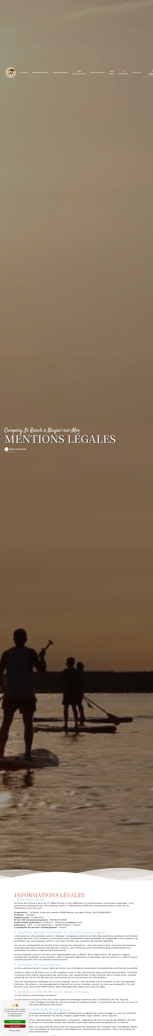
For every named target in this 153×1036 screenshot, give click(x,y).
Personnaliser (15, 1030)
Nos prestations (79, 72)
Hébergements (40, 72)
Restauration (97, 72)
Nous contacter (18, 449)
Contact (136, 72)
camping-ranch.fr (57, 905)
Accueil (24, 72)
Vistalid (30, 915)
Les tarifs (112, 72)
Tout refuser (15, 1026)
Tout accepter (15, 1021)
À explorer (123, 72)
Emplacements (61, 72)
